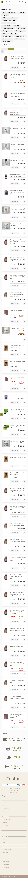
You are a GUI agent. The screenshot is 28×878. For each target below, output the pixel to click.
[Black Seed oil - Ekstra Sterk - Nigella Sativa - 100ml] (6, 176)
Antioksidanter (6, 25)
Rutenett (5, 49)
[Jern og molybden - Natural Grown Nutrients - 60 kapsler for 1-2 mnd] (6, 541)
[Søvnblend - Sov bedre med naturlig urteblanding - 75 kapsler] (6, 330)
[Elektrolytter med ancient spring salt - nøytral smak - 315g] (6, 443)
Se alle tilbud (5, 811)
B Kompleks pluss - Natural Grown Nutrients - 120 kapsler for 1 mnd (17, 241)
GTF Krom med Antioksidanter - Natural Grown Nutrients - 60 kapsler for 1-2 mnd (18, 490)
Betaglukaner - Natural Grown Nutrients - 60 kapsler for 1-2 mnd (17, 630)
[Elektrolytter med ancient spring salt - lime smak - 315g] (6, 226)
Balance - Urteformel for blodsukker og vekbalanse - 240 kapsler (18, 716)
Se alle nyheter (6, 808)
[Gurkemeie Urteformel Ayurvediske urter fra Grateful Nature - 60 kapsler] (6, 698)
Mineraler (5, 15)
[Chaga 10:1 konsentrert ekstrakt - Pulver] (6, 459)
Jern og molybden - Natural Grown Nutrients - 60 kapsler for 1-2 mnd (18, 541)
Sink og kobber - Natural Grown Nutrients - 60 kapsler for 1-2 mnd (17, 276)
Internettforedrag (6, 846)
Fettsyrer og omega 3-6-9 (9, 20)
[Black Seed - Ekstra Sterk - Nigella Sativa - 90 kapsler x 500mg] (6, 192)
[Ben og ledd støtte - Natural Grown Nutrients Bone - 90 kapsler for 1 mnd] (6, 294)
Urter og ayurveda (7, 31)
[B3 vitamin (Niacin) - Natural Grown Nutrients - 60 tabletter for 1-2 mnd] (6, 612)
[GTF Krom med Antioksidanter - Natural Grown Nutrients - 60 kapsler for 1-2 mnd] (6, 490)
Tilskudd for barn (7, 36)
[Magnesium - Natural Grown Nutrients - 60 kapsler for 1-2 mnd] (6, 58)
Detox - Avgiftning (7, 41)
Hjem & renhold (6, 832)
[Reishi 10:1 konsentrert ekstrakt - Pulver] (6, 363)
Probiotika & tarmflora (8, 28)
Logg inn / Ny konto (7, 858)
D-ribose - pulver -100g (15, 395)
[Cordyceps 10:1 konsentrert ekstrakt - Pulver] (6, 474)
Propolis (5, 33)
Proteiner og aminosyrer (9, 23)
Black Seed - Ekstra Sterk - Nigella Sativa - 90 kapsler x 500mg (17, 192)
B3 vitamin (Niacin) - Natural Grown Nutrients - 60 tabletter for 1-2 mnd (17, 611)
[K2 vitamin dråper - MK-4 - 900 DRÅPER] (6, 130)
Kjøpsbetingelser (6, 867)
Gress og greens (20, 31)
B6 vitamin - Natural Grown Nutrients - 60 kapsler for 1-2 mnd (17, 576)
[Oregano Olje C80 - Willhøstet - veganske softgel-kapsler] (6, 427)
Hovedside (5, 798)
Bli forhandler (5, 852)
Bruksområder (6, 842)
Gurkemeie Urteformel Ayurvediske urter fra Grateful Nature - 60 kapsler (17, 698)
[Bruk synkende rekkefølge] (2, 51)
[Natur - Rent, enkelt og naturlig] (2, 0)
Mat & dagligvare (6, 819)
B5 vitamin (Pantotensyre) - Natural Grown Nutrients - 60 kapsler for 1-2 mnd (17, 594)
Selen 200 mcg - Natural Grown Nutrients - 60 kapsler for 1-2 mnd (17, 507)
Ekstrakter (13, 33)
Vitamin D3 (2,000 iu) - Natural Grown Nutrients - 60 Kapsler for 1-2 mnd (18, 76)
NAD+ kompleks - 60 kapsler (17, 160)
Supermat (5, 822)
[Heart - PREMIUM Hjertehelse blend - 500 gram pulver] (6, 312)
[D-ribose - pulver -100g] (6, 397)
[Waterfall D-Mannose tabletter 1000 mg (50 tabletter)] (6, 411)
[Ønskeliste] (19, 2)
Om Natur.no (5, 802)
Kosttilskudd (5, 825)
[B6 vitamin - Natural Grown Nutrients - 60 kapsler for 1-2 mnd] (6, 576)
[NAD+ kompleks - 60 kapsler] (6, 162)
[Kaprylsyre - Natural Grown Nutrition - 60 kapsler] (6, 648)
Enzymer (16, 25)
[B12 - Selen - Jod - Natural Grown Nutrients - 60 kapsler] (6, 525)
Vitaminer (21, 12)
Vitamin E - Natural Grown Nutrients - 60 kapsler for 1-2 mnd (17, 664)
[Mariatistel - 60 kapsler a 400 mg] (6, 682)
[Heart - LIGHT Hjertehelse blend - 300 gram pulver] (6, 379)
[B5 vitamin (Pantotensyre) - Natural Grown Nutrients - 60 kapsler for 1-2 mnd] (6, 594)
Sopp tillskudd (21, 28)
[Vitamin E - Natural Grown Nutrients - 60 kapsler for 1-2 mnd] (6, 664)
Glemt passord (6, 861)
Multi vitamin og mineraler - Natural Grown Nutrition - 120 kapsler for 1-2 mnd (17, 112)
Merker (4, 805)
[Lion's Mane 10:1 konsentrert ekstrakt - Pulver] (6, 347)
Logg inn (22, 2)
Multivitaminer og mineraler (9, 17)
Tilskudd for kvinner (20, 36)
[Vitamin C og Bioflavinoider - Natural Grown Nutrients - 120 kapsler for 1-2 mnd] (6, 259)
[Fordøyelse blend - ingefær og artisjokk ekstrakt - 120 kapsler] (6, 210)
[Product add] (25, 2)
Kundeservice (6, 864)
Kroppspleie (5, 828)
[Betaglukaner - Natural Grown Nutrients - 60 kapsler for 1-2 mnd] (6, 630)
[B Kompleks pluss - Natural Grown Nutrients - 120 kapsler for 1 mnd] (6, 241)
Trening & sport (19, 38)
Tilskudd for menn (7, 38)
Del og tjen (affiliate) (7, 849)
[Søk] (9, 2)
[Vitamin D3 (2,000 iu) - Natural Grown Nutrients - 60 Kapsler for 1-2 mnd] (6, 76)
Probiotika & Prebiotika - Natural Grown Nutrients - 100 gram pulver (18, 559)
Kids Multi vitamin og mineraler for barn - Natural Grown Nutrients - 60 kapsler (17, 95)
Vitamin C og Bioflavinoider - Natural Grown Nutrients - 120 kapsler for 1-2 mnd (17, 259)
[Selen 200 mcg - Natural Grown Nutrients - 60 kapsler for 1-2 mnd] (6, 508)
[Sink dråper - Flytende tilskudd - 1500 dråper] (6, 146)
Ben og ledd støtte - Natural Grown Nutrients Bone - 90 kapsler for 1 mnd (16, 294)
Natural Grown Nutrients (9, 12)
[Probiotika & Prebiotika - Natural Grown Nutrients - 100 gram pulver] (6, 559)
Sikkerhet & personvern (7, 870)
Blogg (4, 839)
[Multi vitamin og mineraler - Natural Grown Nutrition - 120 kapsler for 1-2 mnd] (6, 112)
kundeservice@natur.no (14, 788)
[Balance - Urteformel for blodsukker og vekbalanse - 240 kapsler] (6, 716)
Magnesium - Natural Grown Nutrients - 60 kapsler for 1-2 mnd (17, 58)
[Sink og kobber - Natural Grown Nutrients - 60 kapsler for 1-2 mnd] (6, 277)
